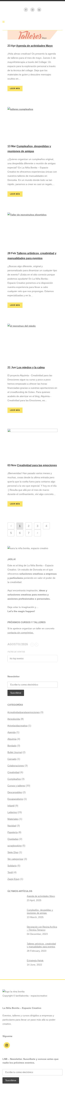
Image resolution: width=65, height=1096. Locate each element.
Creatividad (14, 772)
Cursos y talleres (16, 785)
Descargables (15, 792)
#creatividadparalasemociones (24, 712)
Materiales (13, 819)
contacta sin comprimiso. (21, 632)
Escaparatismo (15, 799)
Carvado (12, 759)
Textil (10, 872)
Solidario (12, 865)
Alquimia (12, 739)
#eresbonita (14, 719)
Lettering (12, 812)
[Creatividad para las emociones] (33, 444)
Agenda (12, 732)
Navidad (12, 825)
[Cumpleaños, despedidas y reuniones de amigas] (33, 123)
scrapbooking (15, 845)
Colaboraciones (16, 765)
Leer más (15, 88)
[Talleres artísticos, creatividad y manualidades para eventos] (33, 230)
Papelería (13, 832)
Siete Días (13, 852)
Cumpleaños (14, 779)
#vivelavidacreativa (18, 725)
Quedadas (13, 839)
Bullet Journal (15, 752)
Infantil (11, 805)
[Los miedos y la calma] (33, 342)
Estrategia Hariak (35, 960)
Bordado (12, 745)
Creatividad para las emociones (37, 465)
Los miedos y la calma (31, 367)
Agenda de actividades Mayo (34, 45)
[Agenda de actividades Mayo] (33, 35)
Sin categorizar (15, 859)
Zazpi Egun (14, 879)
